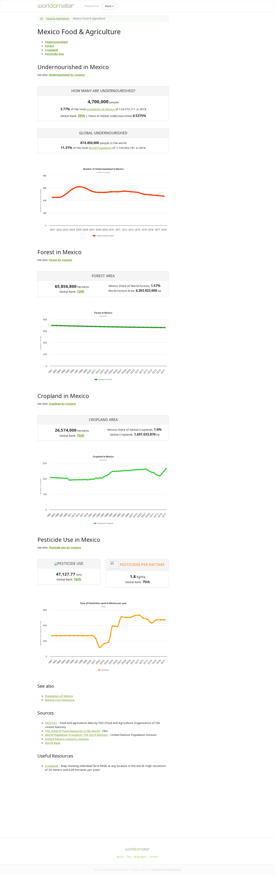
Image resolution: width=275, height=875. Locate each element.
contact (154, 856)
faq (129, 856)
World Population (100, 148)
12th (80, 291)
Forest (49, 46)
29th (81, 115)
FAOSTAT (51, 723)
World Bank (52, 743)
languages (140, 856)
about (120, 856)
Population (92, 6)
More (108, 6)
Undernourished (56, 42)
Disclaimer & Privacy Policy (166, 869)
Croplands (51, 766)
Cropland (51, 50)
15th (80, 435)
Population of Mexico (59, 696)
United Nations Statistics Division (67, 739)
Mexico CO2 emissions (59, 700)
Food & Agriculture (57, 18)
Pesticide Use (54, 54)
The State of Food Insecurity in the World (72, 731)
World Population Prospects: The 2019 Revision (76, 735)
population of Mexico (100, 109)
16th (77, 579)
